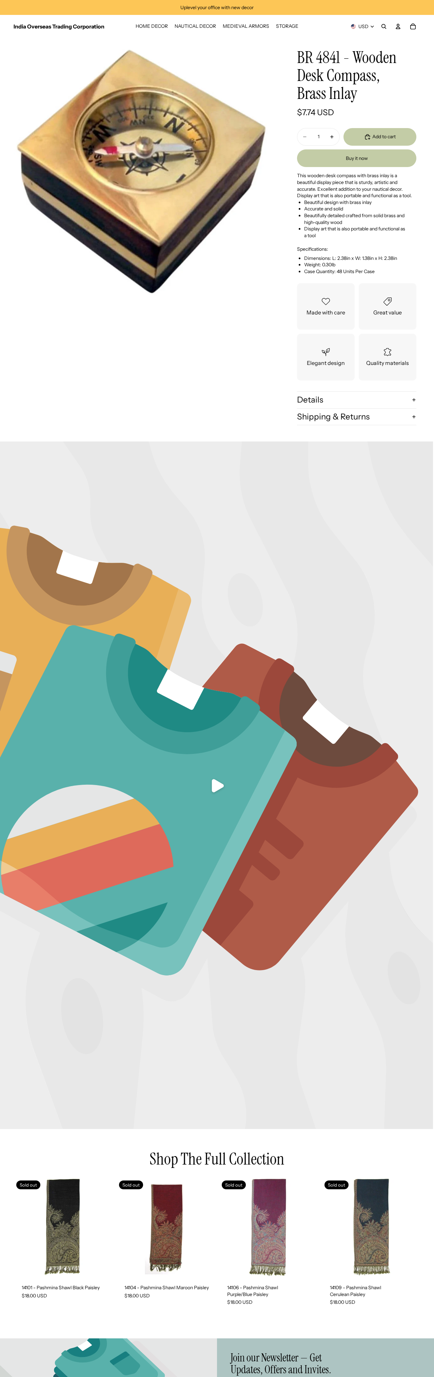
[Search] (383, 26)
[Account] (398, 26)
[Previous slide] (126, 1227)
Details (310, 400)
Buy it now (357, 158)
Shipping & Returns (333, 417)
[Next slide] (205, 1227)
